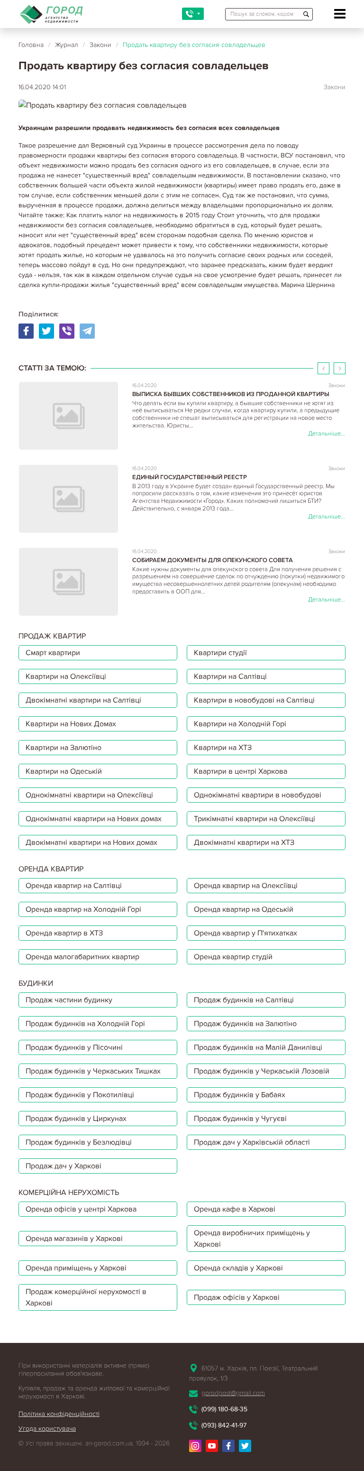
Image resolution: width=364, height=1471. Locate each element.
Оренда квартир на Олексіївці (246, 885)
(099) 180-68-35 (224, 1409)
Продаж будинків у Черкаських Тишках (93, 1071)
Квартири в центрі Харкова (240, 771)
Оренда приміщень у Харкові (76, 1268)
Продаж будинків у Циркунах (76, 1118)
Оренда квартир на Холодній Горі (83, 909)
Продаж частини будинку (69, 1000)
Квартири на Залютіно (63, 747)
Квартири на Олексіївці (66, 676)
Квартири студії (220, 652)
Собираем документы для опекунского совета (212, 560)
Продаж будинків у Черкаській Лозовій (261, 1071)
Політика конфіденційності (59, 1414)
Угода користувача (47, 1429)
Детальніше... (326, 433)
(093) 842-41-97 (223, 1425)
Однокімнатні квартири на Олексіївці (89, 795)
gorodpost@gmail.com (233, 1393)
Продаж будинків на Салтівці (244, 1000)
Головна (31, 45)
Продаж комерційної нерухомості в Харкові (86, 1297)
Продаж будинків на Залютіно (245, 1023)
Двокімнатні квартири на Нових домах (91, 842)
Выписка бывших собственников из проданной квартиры (230, 394)
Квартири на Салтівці (230, 676)
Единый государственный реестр (189, 477)
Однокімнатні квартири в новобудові (257, 795)
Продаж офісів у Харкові (237, 1297)
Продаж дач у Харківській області (252, 1142)
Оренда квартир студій (233, 957)
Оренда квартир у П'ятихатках (245, 933)
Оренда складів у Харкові (238, 1268)
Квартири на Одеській (64, 771)
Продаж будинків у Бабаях (239, 1095)
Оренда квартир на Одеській (243, 909)
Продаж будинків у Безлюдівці (79, 1142)
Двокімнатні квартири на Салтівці (83, 700)
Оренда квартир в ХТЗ (64, 933)
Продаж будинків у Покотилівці (80, 1095)
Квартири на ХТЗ (223, 747)
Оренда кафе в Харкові (234, 1209)
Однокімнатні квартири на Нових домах (94, 818)
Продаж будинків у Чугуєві (240, 1118)
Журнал (66, 45)
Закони (100, 45)
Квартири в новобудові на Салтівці (254, 700)
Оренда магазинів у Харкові (74, 1238)
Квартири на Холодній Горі (240, 724)
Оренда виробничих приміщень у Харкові (252, 1238)
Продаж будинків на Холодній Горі (85, 1023)
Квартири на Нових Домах (71, 724)
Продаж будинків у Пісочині (74, 1047)
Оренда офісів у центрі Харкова (81, 1209)
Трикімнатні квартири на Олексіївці (254, 818)
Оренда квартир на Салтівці (74, 885)
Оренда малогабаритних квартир (82, 957)
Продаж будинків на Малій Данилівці (258, 1047)
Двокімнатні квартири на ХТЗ (244, 842)
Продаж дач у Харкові (63, 1166)
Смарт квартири (53, 652)
